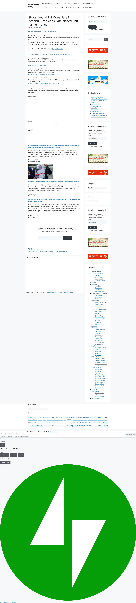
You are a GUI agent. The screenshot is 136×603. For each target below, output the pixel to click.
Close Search (5, 462)
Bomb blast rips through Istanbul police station (41, 74)
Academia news (99, 273)
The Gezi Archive (67, 3)
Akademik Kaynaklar (47, 7)
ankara (53, 417)
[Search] (106, 39)
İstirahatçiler (94, 327)
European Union (101, 417)
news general (99, 279)
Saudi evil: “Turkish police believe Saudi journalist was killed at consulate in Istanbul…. (54, 181)
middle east (55, 422)
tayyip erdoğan (64, 425)
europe (83, 417)
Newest (13, 455)
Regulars (93, 346)
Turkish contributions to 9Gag (36, 249)
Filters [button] (4, 452)
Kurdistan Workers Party (46, 422)
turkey (70, 425)
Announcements (96, 271)
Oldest (21, 455)
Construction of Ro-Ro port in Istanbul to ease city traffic (44, 83)
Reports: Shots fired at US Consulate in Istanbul (42, 31)
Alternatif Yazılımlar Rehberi (99, 99)
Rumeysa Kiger (99, 333)
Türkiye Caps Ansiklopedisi (73, 7)
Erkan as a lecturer (100, 309)
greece (48, 420)
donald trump (78, 417)
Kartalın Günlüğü (96, 104)
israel (65, 420)
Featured (94, 326)
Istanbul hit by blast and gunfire (37, 65)
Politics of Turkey (76, 422)
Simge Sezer (98, 338)
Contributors (95, 284)
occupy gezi (70, 422)
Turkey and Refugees (101, 378)
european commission (90, 417)
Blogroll (93, 282)
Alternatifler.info (59, 7)
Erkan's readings (99, 318)
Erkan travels (98, 315)
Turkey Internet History (97, 113)
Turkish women (99, 396)
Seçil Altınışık (98, 335)
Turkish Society (95, 391)
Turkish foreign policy (101, 382)
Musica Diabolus (96, 106)
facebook (31, 420)
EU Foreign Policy (100, 358)
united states (103, 425)
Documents (98, 275)
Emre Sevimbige (99, 289)
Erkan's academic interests (99, 293)
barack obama (68, 417)
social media (48, 425)
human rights (53, 420)
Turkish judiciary (99, 384)
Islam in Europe (99, 366)
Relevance (4, 455)
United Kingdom (95, 425)
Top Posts (98, 355)
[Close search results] (2, 445)
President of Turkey (85, 422)
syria (53, 425)
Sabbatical (98, 322)
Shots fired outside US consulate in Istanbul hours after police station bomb (50, 54)
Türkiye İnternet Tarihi (88, 3)
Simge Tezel (98, 340)
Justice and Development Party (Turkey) (98, 420)
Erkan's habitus (95, 300)
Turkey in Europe (96, 367)
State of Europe (95, 356)
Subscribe (67, 237)
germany (40, 420)
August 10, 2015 (57, 49)
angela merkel (47, 417)
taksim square (57, 425)
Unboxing (98, 324)
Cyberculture (98, 297)
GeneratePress (52, 432)
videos (29, 427)
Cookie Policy (28, 436)
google (44, 420)
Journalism (98, 299)
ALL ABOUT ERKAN (87, 7)
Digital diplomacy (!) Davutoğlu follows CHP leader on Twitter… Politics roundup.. (48, 251)
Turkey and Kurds (100, 376)
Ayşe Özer (98, 286)
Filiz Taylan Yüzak (100, 291)
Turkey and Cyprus (100, 375)
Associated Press (60, 417)
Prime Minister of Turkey (97, 422)
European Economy (100, 362)
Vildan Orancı (99, 344)
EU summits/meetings (101, 360)
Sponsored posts (100, 280)
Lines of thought (99, 277)
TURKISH (94, 389)
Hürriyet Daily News (59, 420)
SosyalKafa (94, 109)
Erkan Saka (98, 331)
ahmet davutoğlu (37, 417)
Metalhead (98, 351)
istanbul (31, 248)
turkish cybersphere (80, 425)
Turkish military (99, 385)
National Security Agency (63, 422)
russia (43, 425)
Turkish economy (100, 380)
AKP (43, 417)
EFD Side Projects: (47, 3)
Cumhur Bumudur (100, 329)
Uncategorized (95, 398)
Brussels (73, 417)
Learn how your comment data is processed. (61, 292)
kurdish (30, 422)
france (35, 420)
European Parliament (101, 364)
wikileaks (33, 427)
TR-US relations (99, 369)
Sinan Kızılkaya (99, 342)
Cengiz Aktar (98, 288)
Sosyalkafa (57, 3)
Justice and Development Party (80, 420)
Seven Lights (98, 337)
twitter (89, 425)
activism (30, 417)
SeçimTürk (77, 3)
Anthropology (99, 295)
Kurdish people (36, 422)
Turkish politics (99, 387)
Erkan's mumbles (100, 317)
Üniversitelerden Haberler (98, 117)
